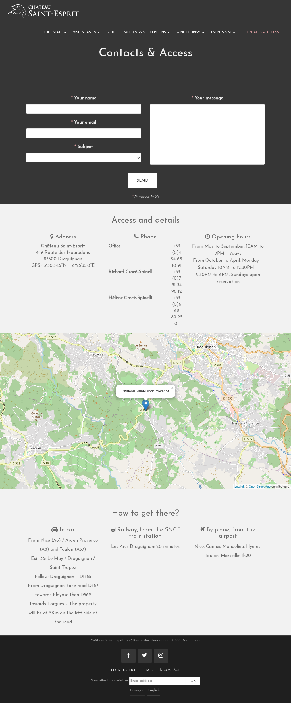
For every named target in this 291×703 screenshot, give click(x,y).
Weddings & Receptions (145, 32)
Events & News (224, 32)
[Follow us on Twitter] (145, 656)
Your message (207, 98)
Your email (83, 122)
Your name (83, 98)
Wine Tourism (188, 32)
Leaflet (239, 486)
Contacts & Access (261, 32)
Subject (83, 147)
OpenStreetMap (260, 486)
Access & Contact (163, 670)
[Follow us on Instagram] (161, 656)
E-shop (111, 32)
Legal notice (123, 670)
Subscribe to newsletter (110, 680)
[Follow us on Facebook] (128, 656)
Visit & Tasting (86, 32)
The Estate (53, 32)
